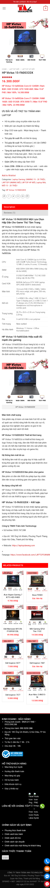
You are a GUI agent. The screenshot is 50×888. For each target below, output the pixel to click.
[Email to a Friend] (18, 196)
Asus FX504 (37, 595)
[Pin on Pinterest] (23, 196)
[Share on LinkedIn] (27, 196)
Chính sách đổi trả (13, 838)
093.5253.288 (26, 728)
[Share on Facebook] (9, 196)
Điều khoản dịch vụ (13, 784)
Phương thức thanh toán (15, 830)
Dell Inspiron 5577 (12, 663)
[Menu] (4, 8)
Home (4, 69)
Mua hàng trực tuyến (14, 767)
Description (9, 207)
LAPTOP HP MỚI (28, 69)
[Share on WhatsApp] (4, 196)
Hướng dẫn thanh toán (14, 771)
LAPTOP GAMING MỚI (11, 182)
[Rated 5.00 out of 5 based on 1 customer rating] (25, 77)
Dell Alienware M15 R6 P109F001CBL (13, 630)
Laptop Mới (14, 69)
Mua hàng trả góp (12, 775)
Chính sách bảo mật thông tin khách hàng (23, 845)
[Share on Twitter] (13, 196)
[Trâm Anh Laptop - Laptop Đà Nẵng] (25, 8)
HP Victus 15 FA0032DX (16, 190)
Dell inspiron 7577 (13, 695)
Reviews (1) (9, 213)
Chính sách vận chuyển (15, 842)
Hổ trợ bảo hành (12, 780)
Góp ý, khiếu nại (11, 788)
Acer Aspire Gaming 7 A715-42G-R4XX (13, 596)
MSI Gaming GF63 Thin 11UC (37, 630)
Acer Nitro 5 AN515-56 (37, 695)
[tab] (25, 207)
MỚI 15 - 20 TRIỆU (9, 185)
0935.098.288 (11, 724)
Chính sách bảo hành (14, 834)
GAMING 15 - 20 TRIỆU (35, 179)
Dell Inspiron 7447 (37, 663)
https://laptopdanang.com (23, 545)
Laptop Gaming (18, 179)
